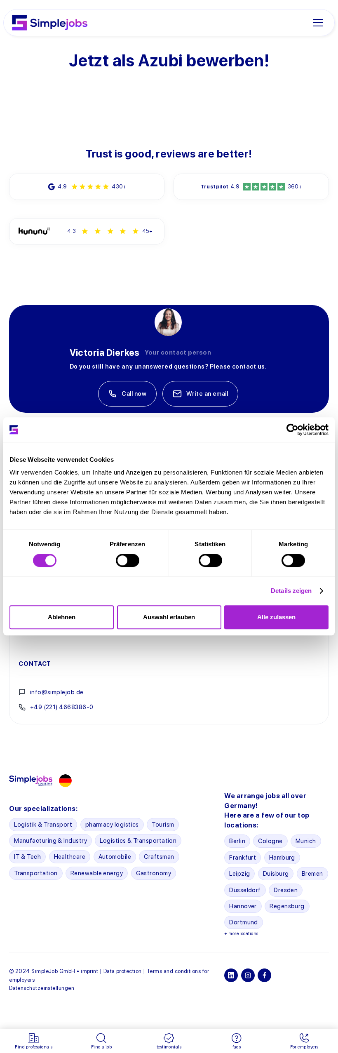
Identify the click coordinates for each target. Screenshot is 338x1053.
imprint (89, 971)
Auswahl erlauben (169, 617)
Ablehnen (61, 617)
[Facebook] (264, 975)
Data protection (122, 971)
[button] (321, 23)
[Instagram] (248, 975)
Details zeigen (291, 590)
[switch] (127, 560)
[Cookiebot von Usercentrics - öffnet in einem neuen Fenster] (292, 429)
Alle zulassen (276, 617)
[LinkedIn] (231, 975)
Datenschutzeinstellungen (41, 988)
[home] (50, 22)
